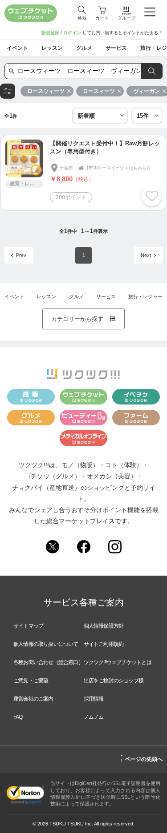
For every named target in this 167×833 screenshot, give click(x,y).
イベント (14, 296)
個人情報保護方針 (104, 626)
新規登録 (50, 32)
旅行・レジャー (145, 296)
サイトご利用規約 (104, 644)
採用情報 (94, 699)
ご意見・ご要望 (30, 680)
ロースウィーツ (46, 91)
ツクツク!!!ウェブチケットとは (117, 662)
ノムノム (94, 717)
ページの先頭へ (141, 758)
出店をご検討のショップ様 (113, 680)
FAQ (18, 717)
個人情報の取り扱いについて (45, 644)
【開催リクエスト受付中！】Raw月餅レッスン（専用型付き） (105, 147)
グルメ (76, 296)
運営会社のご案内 (33, 699)
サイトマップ (28, 626)
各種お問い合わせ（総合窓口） (48, 662)
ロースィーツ (99, 91)
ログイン (72, 32)
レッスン (46, 296)
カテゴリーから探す (83, 319)
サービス (106, 296)
